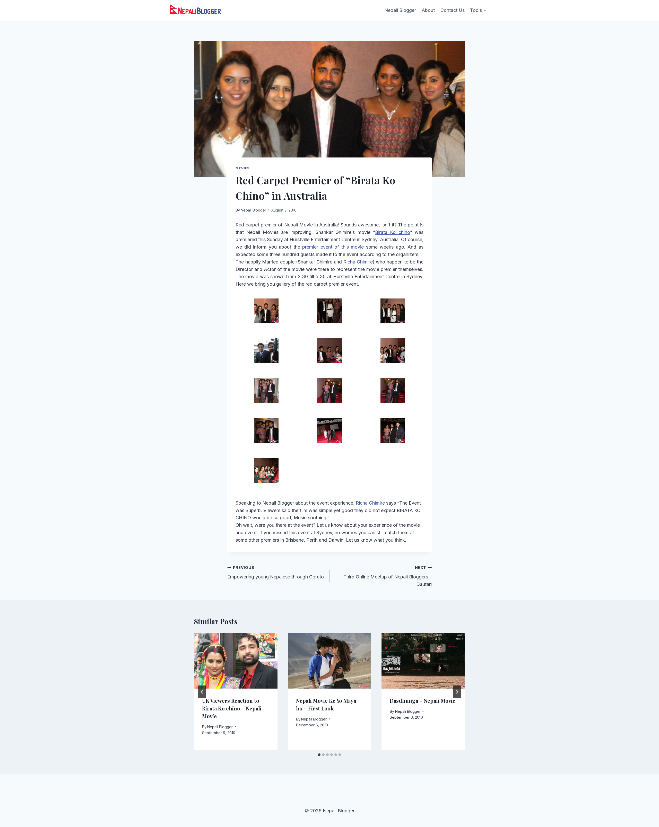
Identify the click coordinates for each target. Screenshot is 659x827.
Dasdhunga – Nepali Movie (422, 700)
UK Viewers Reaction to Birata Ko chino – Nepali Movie (232, 708)
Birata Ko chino (392, 232)
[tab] (319, 754)
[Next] (457, 691)
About (428, 10)
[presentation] (236, 661)
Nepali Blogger (400, 10)
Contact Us (452, 10)
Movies (243, 168)
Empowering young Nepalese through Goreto (275, 572)
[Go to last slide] (202, 691)
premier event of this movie (333, 247)
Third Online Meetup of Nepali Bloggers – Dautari (387, 576)
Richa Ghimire (358, 262)
